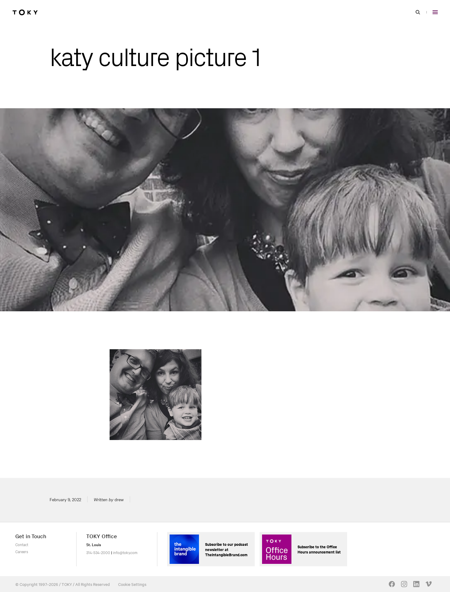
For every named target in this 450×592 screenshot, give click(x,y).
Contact (21, 544)
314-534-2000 (98, 552)
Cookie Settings (132, 584)
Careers (21, 551)
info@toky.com (125, 552)
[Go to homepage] (25, 12)
